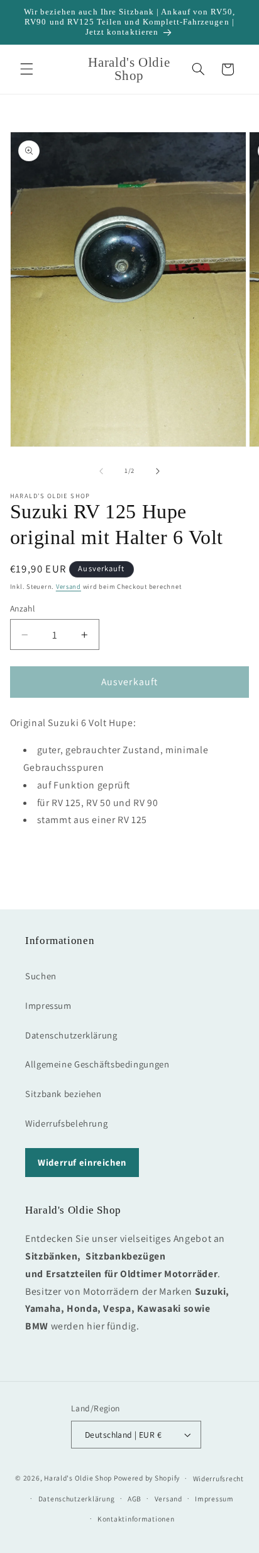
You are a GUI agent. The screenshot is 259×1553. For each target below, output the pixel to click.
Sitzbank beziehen (63, 1094)
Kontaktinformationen (136, 1518)
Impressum (48, 1005)
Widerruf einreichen (82, 1162)
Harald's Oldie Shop (78, 1477)
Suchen (41, 976)
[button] (26, 69)
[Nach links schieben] (101, 471)
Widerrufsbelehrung (66, 1123)
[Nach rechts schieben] (158, 471)
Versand (68, 586)
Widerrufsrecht (218, 1478)
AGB (134, 1498)
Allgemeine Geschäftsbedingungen (97, 1064)
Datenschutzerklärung (71, 1035)
